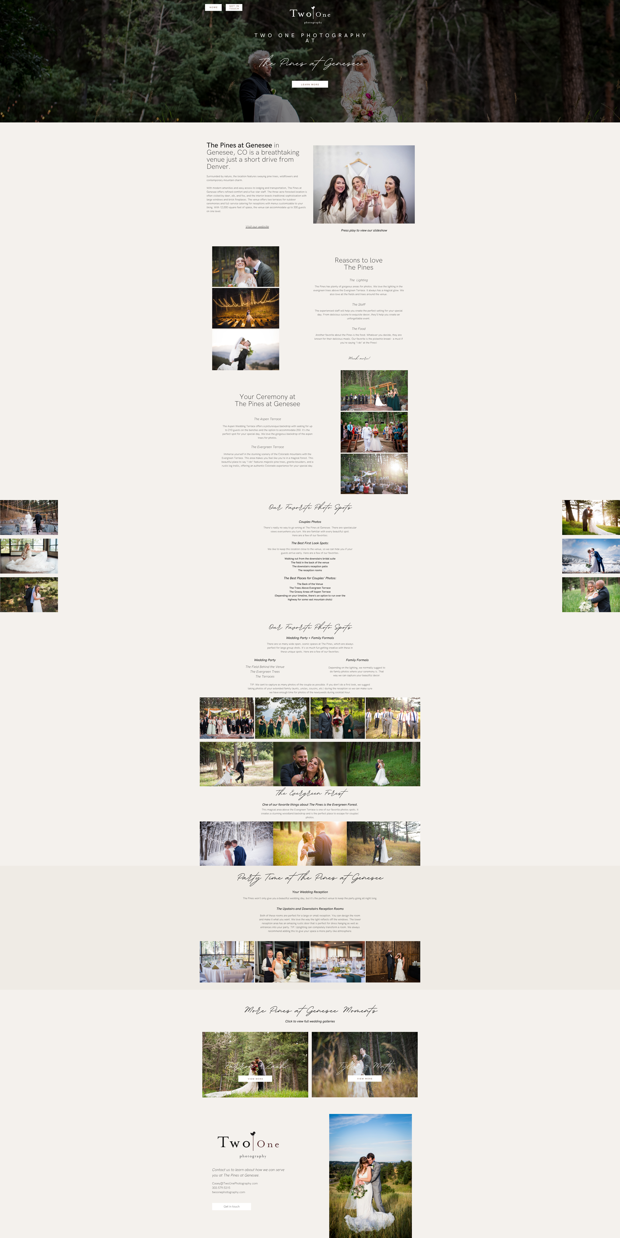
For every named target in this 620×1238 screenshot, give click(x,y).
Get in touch (232, 1206)
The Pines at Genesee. (241, 1175)
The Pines (358, 267)
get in (234, 6)
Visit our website (257, 227)
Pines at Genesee (246, 145)
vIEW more (255, 1079)
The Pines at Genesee (310, 61)
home (214, 7)
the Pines (347, 335)
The (212, 145)
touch (234, 8)
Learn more (310, 84)
